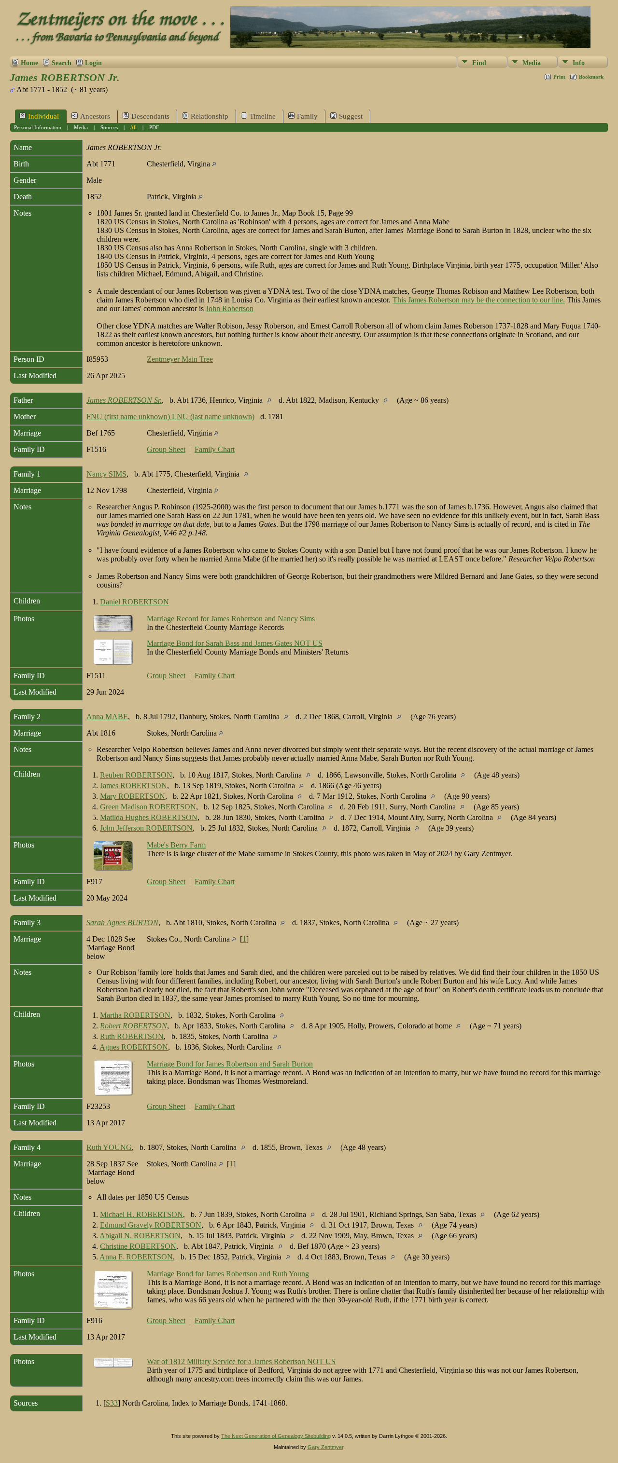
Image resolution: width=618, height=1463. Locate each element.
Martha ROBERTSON (135, 1015)
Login (93, 62)
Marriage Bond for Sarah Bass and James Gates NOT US (235, 643)
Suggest (351, 116)
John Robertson (229, 308)
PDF (154, 127)
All (133, 127)
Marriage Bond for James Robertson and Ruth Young (228, 1274)
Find (479, 63)
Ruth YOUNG (109, 1147)
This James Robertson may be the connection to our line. (479, 300)
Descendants (150, 116)
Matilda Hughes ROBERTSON (148, 817)
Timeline (263, 116)
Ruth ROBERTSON (132, 1036)
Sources (109, 127)
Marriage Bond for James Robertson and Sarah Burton (230, 1064)
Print (559, 77)
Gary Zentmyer (325, 1447)
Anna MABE (107, 716)
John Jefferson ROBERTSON (146, 828)
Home (29, 62)
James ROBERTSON (133, 785)
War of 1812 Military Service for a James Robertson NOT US (241, 1361)
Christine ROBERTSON (138, 1246)
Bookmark (591, 77)
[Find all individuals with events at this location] (214, 164)
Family (307, 116)
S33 (112, 1403)
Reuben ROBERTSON (136, 775)
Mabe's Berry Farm (176, 845)
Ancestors (95, 116)
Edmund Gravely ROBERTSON (150, 1225)
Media (531, 63)
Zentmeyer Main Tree (180, 359)
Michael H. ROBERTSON (141, 1214)
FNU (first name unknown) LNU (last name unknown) (170, 416)
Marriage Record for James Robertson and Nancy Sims (231, 619)
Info (579, 63)
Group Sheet (166, 449)
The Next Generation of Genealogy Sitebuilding (276, 1436)
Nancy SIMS (106, 474)
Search (61, 62)
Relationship (209, 116)
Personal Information (37, 127)
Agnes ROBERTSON (133, 1047)
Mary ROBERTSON (132, 796)
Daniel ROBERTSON (134, 602)
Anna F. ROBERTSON (136, 1257)
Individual (43, 116)
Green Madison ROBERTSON (148, 807)
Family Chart (215, 449)
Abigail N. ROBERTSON (140, 1235)
